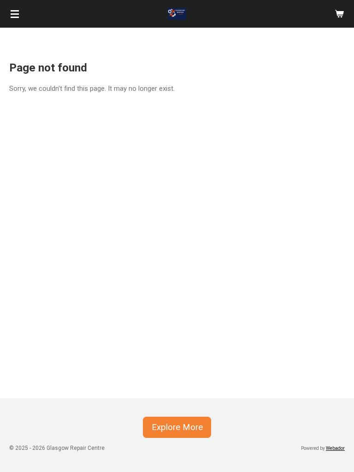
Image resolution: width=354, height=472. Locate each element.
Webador (335, 448)
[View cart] (339, 14)
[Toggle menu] (15, 14)
